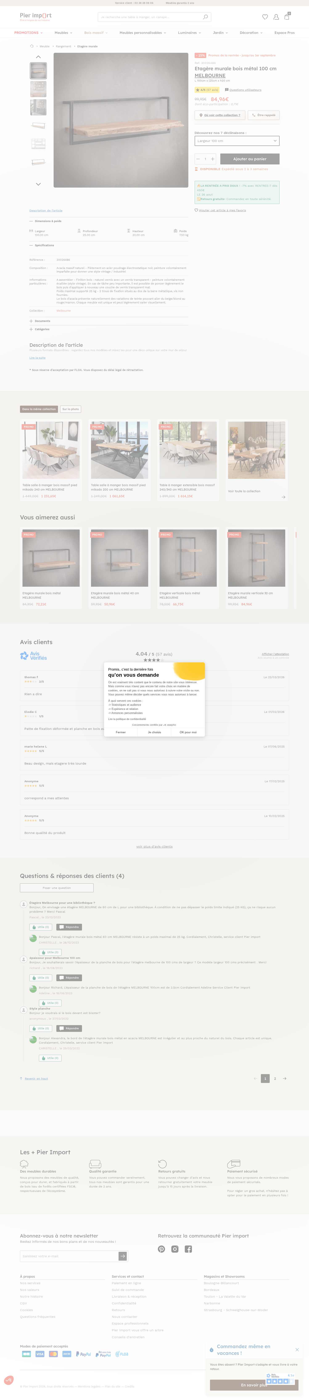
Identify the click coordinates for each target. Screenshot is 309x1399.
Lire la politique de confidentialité (127, 719)
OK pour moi (188, 732)
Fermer (121, 732)
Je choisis (154, 732)
